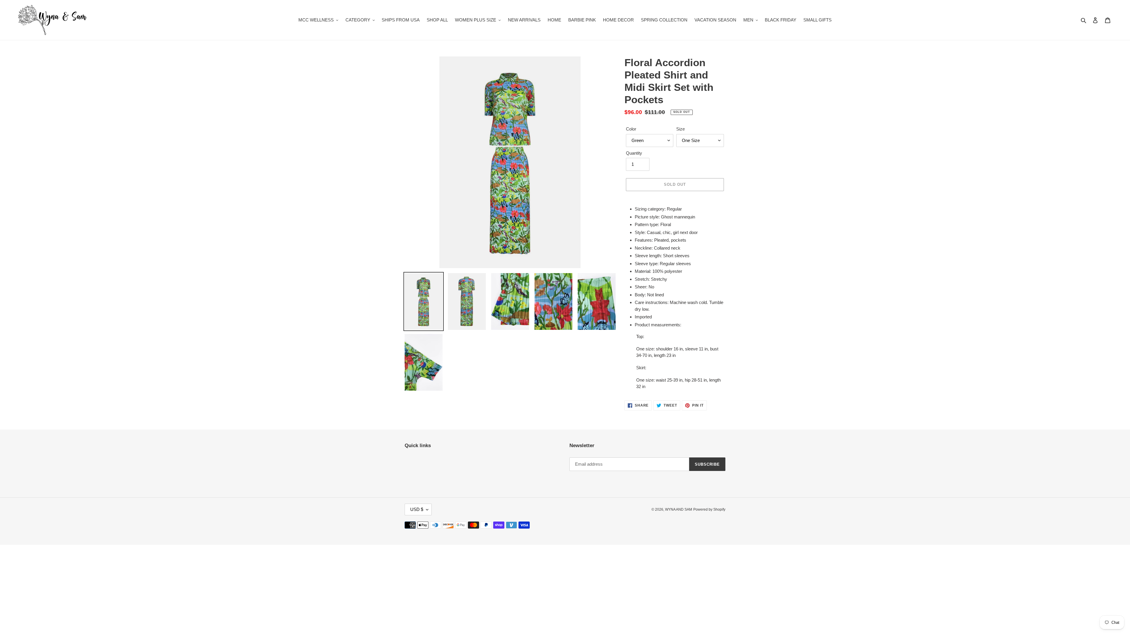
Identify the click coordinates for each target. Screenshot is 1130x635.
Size (680, 128)
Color (631, 128)
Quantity (634, 153)
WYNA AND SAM (678, 509)
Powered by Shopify (709, 509)
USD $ (416, 509)
